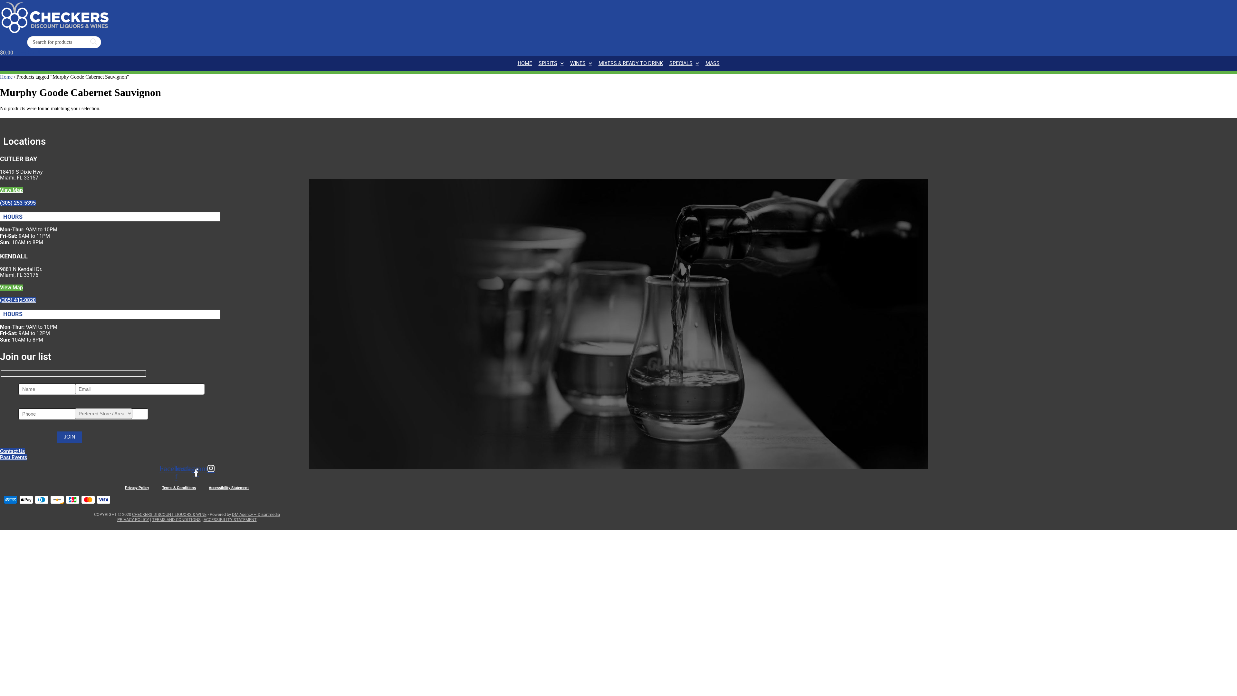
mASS (712, 63)
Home (525, 63)
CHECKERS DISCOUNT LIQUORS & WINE (169, 514)
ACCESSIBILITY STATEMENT (230, 519)
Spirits (548, 63)
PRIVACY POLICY (133, 519)
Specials (681, 63)
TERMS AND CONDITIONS (176, 519)
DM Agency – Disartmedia (256, 514)
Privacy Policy (137, 488)
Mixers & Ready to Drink (631, 63)
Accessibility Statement (229, 488)
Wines (578, 63)
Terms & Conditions (179, 488)
